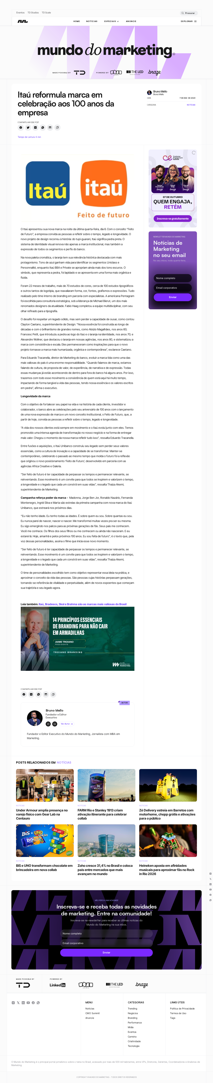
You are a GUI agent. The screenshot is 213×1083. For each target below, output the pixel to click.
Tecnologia (134, 1045)
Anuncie (89, 1017)
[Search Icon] (189, 13)
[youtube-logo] (28, 1003)
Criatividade (134, 1041)
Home (76, 21)
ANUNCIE (131, 21)
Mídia (131, 1027)
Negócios (133, 1013)
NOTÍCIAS (92, 21)
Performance (135, 1022)
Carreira (132, 1036)
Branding (132, 1017)
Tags (172, 1017)
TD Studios (33, 12)
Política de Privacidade (182, 1008)
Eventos (20, 12)
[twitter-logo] (18, 1003)
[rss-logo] (33, 1003)
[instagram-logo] (13, 1003)
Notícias (89, 1008)
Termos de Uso (178, 1013)
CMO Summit (92, 1013)
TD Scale (46, 12)
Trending (132, 1008)
